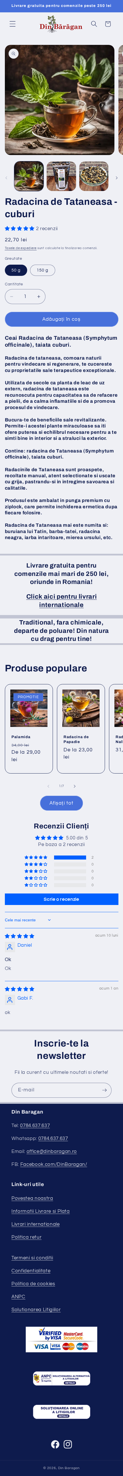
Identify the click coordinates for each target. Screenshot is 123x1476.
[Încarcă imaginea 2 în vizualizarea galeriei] (61, 176)
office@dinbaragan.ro (52, 1151)
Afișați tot (61, 803)
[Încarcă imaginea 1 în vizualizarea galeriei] (29, 176)
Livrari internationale (35, 1224)
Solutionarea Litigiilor (36, 1309)
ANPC (18, 1296)
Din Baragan (69, 1468)
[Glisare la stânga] (6, 177)
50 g (16, 270)
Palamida (20, 737)
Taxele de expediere (21, 248)
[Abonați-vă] (104, 1090)
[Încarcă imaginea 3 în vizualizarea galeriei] (94, 176)
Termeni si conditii (32, 1257)
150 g (43, 270)
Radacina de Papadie (76, 739)
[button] (12, 24)
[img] (20, 936)
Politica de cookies (33, 1283)
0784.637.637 (35, 1125)
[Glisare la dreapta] (116, 177)
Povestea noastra (32, 1198)
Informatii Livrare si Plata (40, 1211)
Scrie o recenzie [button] (61, 899)
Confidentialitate (30, 1270)
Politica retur (26, 1237)
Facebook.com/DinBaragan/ (53, 1164)
